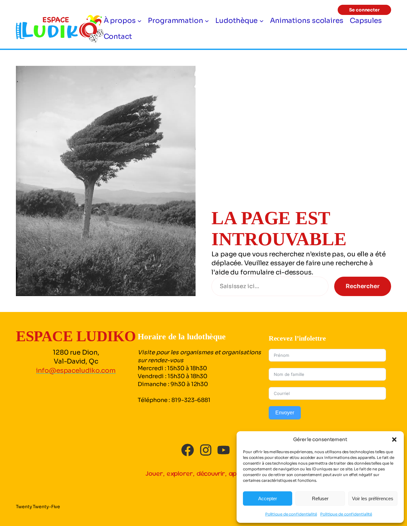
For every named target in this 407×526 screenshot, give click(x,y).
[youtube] (223, 450)
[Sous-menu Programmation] (207, 20)
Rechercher (363, 286)
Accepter (267, 498)
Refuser (320, 498)
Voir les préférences (372, 498)
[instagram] (206, 450)
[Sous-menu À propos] (139, 20)
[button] (394, 439)
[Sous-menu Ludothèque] (261, 20)
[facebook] (188, 450)
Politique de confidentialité (291, 514)
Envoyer (284, 412)
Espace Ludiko (76, 336)
